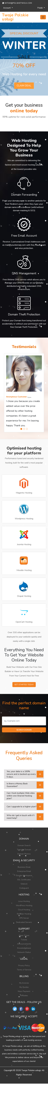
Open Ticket (24, 935)
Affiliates (24, 995)
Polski (40, 7)
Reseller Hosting (24, 914)
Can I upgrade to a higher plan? (22, 806)
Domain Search (24, 845)
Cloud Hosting (24, 909)
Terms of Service (24, 969)
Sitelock (24, 884)
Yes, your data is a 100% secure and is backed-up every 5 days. (21, 774)
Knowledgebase (24, 948)
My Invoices (24, 983)
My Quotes (24, 987)
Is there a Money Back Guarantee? (17, 785)
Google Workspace (24, 875)
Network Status (24, 952)
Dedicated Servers (24, 922)
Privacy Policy (24, 965)
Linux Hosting (24, 901)
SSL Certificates (24, 879)
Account (7, 7)
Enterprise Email (24, 871)
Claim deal (24, 85)
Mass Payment (24, 991)
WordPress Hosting (24, 905)
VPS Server (24, 918)
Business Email (24, 867)
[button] (21, 429)
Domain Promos (24, 854)
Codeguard (24, 888)
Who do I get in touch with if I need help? (21, 816)
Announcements (24, 944)
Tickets (24, 939)
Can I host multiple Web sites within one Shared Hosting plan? (21, 796)
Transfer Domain (24, 849)
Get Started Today (24, 684)
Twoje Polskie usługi (15, 17)
